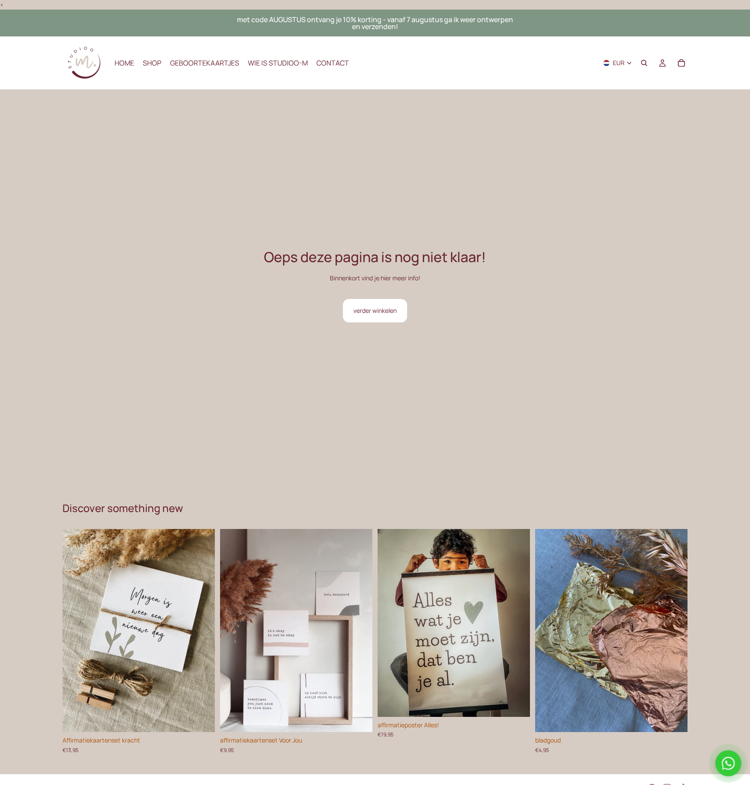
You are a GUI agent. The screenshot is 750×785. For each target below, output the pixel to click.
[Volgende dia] (202, 630)
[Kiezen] (359, 718)
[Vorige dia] (75, 630)
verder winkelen (375, 310)
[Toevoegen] (201, 718)
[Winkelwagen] (681, 63)
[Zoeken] (644, 63)
